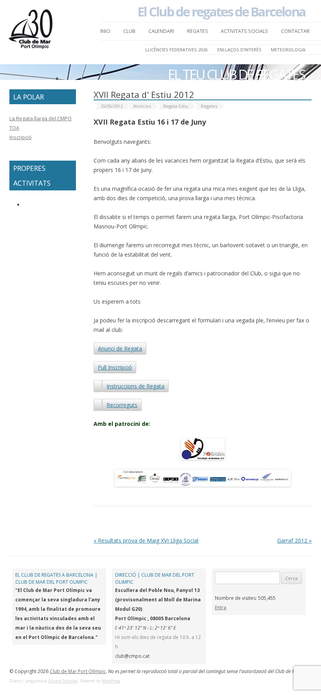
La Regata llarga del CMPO (40, 118)
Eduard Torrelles (63, 681)
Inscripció (20, 137)
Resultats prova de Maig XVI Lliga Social (146, 540)
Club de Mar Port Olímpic (78, 671)
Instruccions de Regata (135, 386)
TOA (14, 127)
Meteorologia (288, 49)
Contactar (295, 31)
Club (129, 31)
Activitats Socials (244, 31)
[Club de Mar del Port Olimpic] (31, 31)
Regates (197, 31)
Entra (220, 607)
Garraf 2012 (294, 540)
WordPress (111, 681)
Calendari (161, 31)
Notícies (142, 106)
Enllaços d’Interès (239, 49)
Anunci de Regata (120, 348)
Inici (105, 31)
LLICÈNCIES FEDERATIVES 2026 (176, 49)
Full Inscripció (115, 367)
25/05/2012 (112, 106)
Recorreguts (121, 405)
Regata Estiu (175, 106)
